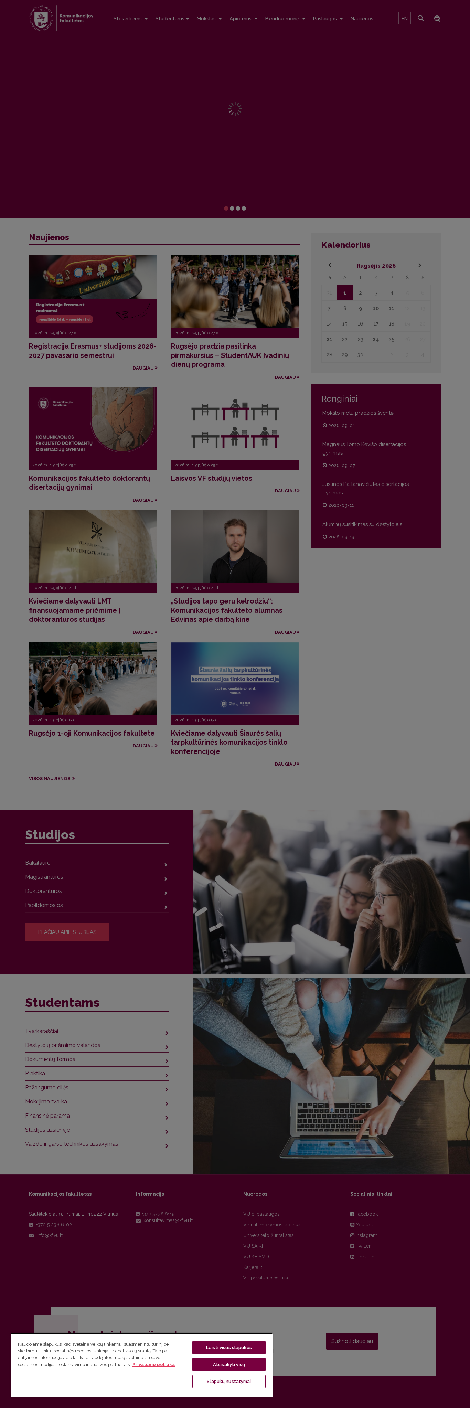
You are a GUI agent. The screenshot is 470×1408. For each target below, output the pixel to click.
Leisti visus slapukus (229, 1347)
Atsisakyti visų (229, 1364)
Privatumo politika (153, 1364)
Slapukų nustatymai (229, 1381)
